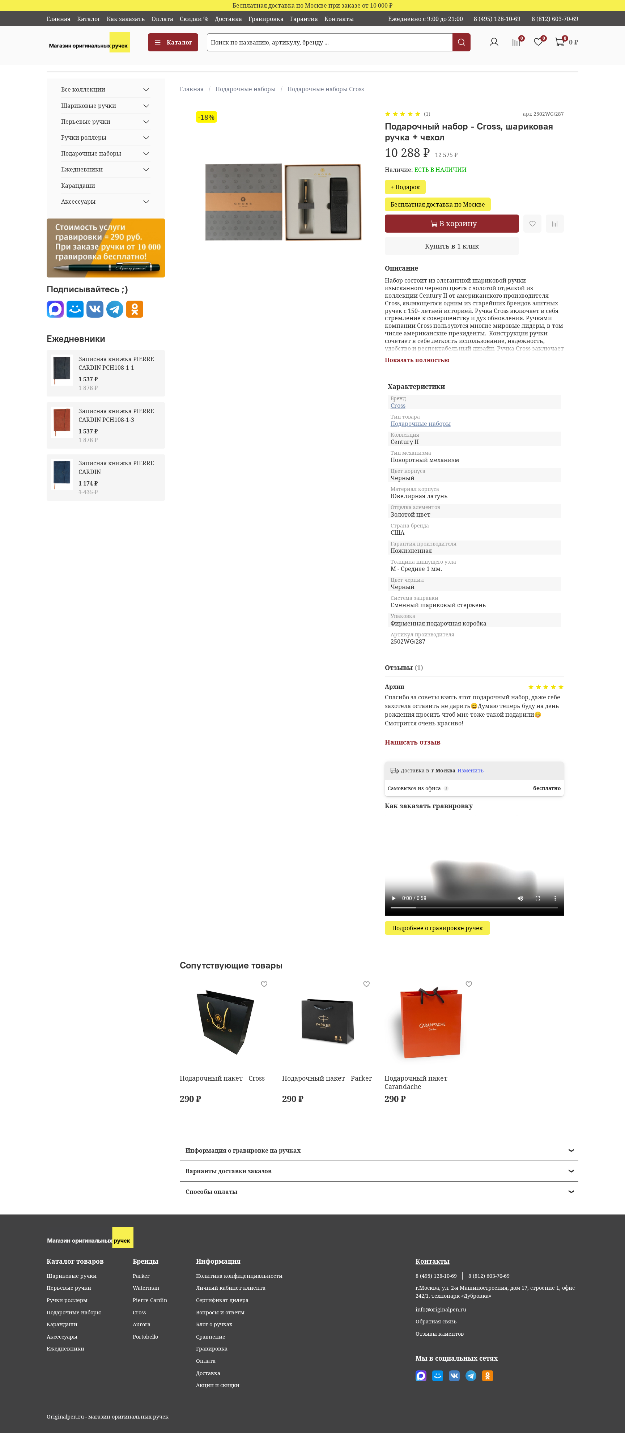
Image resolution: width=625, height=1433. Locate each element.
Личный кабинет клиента (230, 1287)
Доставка (228, 19)
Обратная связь (436, 1321)
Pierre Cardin (150, 1300)
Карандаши (78, 186)
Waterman (146, 1287)
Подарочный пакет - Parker (327, 1078)
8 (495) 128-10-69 (497, 19)
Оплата (162, 19)
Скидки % (194, 19)
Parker (141, 1275)
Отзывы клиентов (440, 1333)
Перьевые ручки (85, 122)
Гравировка (266, 19)
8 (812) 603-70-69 (555, 19)
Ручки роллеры (83, 137)
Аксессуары (78, 201)
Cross (398, 406)
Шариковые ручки (88, 106)
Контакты (339, 19)
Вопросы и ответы (220, 1312)
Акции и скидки (217, 1385)
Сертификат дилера (222, 1300)
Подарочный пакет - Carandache (417, 1082)
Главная (59, 19)
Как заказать (126, 19)
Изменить (471, 770)
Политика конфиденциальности (239, 1275)
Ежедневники (82, 169)
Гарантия (304, 19)
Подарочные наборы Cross (326, 89)
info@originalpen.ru (441, 1309)
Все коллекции (83, 89)
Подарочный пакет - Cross (222, 1078)
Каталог (88, 19)
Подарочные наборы (246, 89)
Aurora (141, 1324)
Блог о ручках (214, 1324)
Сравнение (210, 1336)
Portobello (145, 1336)
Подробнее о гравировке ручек (437, 928)
